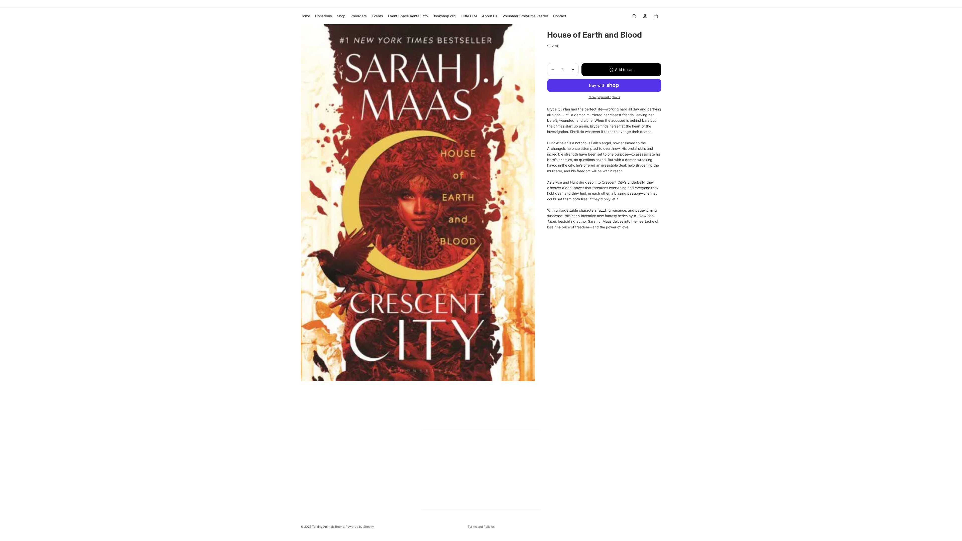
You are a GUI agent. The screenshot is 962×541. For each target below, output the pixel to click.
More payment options (604, 97)
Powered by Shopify (359, 526)
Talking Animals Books (328, 526)
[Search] (634, 16)
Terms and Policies (481, 526)
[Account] (644, 16)
